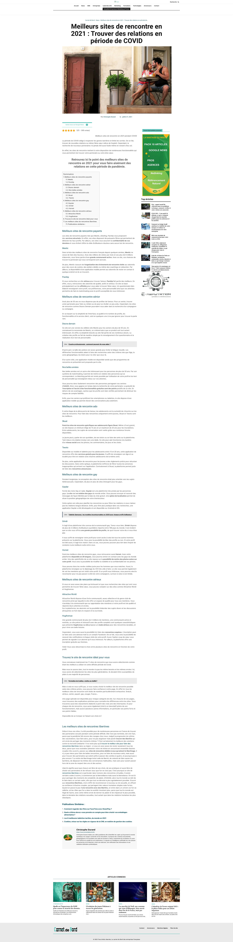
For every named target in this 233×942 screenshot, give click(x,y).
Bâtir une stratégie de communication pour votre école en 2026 (160, 237)
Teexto (71, 198)
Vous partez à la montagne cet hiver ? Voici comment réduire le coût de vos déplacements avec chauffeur (161, 268)
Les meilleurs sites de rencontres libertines (81, 221)
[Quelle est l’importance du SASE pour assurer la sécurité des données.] (67, 892)
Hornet (71, 208)
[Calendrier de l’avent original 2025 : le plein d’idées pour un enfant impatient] (166, 892)
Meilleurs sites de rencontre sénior (78, 185)
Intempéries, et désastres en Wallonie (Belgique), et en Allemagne (80, 857)
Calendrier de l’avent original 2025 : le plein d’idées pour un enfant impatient (165, 908)
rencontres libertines (70, 773)
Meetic (70, 179)
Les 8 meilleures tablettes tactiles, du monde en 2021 (85, 818)
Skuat (70, 195)
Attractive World (74, 214)
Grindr (71, 206)
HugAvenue (73, 216)
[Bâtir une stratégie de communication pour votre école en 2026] (145, 237)
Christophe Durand (109, 117)
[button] (175, 2)
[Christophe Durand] (69, 837)
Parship (71, 182)
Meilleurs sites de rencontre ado (77, 193)
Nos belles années (75, 190)
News (97, 20)
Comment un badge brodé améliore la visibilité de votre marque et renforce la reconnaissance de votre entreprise (161, 227)
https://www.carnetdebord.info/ (85, 832)
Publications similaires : (76, 224)
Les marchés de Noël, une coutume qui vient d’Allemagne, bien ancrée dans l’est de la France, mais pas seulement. (132, 909)
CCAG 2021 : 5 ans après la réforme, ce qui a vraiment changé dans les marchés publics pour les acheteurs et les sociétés (160, 217)
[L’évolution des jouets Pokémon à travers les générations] (100, 892)
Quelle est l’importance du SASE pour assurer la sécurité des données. (66, 907)
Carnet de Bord (90, 20)
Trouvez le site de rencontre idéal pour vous (81, 219)
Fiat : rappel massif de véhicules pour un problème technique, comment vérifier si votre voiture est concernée (161, 207)
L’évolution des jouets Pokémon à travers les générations (98, 907)
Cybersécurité (58, 904)
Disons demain (73, 187)
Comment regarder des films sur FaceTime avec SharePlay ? (88, 809)
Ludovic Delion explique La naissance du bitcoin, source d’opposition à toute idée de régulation (119, 858)
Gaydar (71, 203)
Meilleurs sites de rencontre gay (77, 200)
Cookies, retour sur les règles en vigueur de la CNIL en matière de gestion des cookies (98, 821)
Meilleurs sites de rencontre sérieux (78, 211)
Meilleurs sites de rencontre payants (78, 177)
